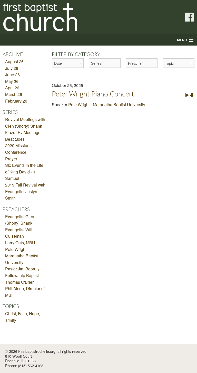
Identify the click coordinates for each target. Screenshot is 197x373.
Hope (34, 313)
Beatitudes (15, 139)
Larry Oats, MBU (20, 243)
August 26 (14, 61)
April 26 (12, 88)
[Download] (192, 94)
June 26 (12, 75)
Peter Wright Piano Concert (93, 94)
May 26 (11, 81)
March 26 (13, 94)
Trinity (10, 320)
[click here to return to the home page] (55, 17)
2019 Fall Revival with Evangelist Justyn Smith (25, 191)
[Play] (187, 94)
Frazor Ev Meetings (22, 132)
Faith (22, 313)
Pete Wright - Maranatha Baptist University (21, 255)
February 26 (16, 101)
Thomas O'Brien (20, 282)
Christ (10, 313)
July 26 (11, 68)
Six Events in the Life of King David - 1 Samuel (24, 171)
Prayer (11, 159)
